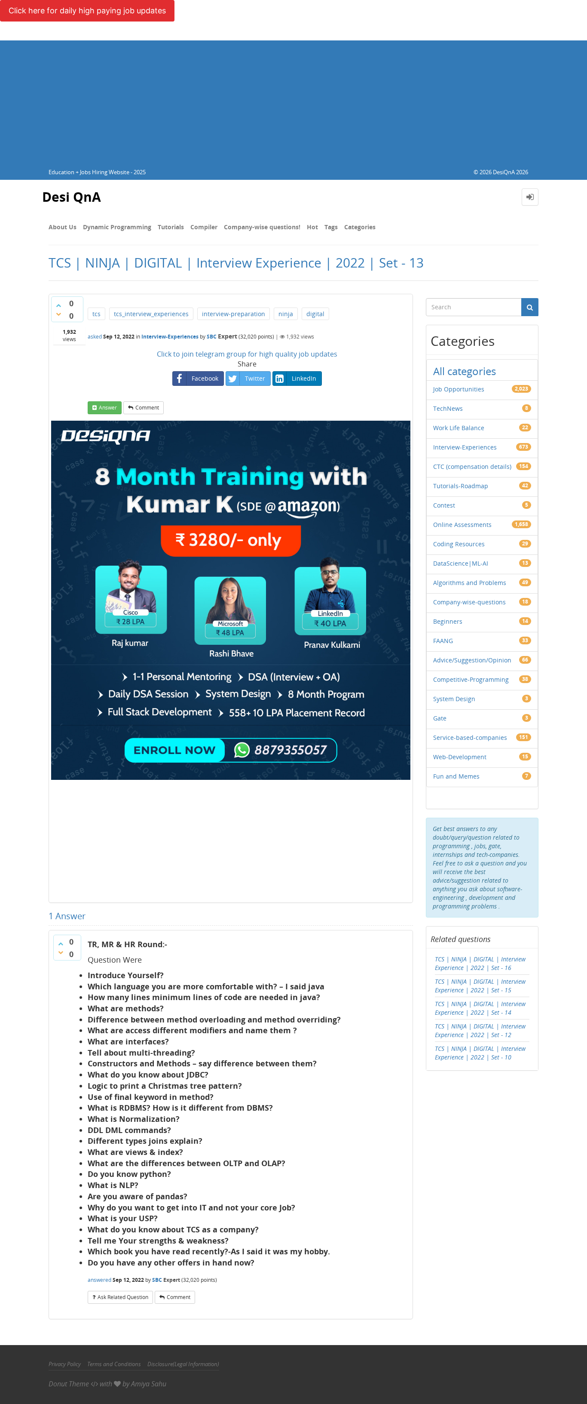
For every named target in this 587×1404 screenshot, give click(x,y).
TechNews (448, 408)
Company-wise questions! (262, 227)
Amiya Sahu (148, 1384)
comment (147, 407)
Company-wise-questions (469, 602)
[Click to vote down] (58, 314)
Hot (312, 227)
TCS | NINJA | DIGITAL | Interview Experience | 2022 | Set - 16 (480, 963)
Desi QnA (71, 197)
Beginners (447, 621)
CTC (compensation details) (472, 466)
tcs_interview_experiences (151, 314)
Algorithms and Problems (469, 583)
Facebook (205, 378)
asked (95, 336)
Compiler (203, 227)
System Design (454, 699)
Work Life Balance (458, 428)
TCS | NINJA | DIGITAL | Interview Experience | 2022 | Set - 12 (480, 1030)
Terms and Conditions (114, 1364)
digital (315, 314)
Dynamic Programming (117, 227)
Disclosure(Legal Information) (183, 1364)
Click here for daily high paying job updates (87, 10)
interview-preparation (233, 314)
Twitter (255, 378)
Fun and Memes (456, 776)
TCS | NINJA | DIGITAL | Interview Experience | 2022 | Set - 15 (480, 985)
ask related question (123, 1297)
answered (99, 1280)
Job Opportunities (458, 389)
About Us (62, 227)
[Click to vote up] (58, 305)
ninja (285, 314)
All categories (464, 371)
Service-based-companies (470, 737)
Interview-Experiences (170, 336)
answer (108, 407)
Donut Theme (69, 1384)
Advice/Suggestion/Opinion (472, 660)
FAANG (443, 641)
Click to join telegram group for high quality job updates (247, 354)
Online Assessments (462, 524)
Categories (360, 227)
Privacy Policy (65, 1364)
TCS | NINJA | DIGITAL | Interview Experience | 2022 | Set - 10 (480, 1052)
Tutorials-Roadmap (460, 486)
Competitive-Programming (471, 679)
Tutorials (171, 227)
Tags (331, 227)
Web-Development (459, 757)
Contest (444, 505)
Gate (439, 718)
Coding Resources (459, 544)
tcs (96, 314)
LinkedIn (304, 378)
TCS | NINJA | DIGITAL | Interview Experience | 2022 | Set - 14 (480, 1008)
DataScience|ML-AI (460, 563)
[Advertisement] (293, 100)
